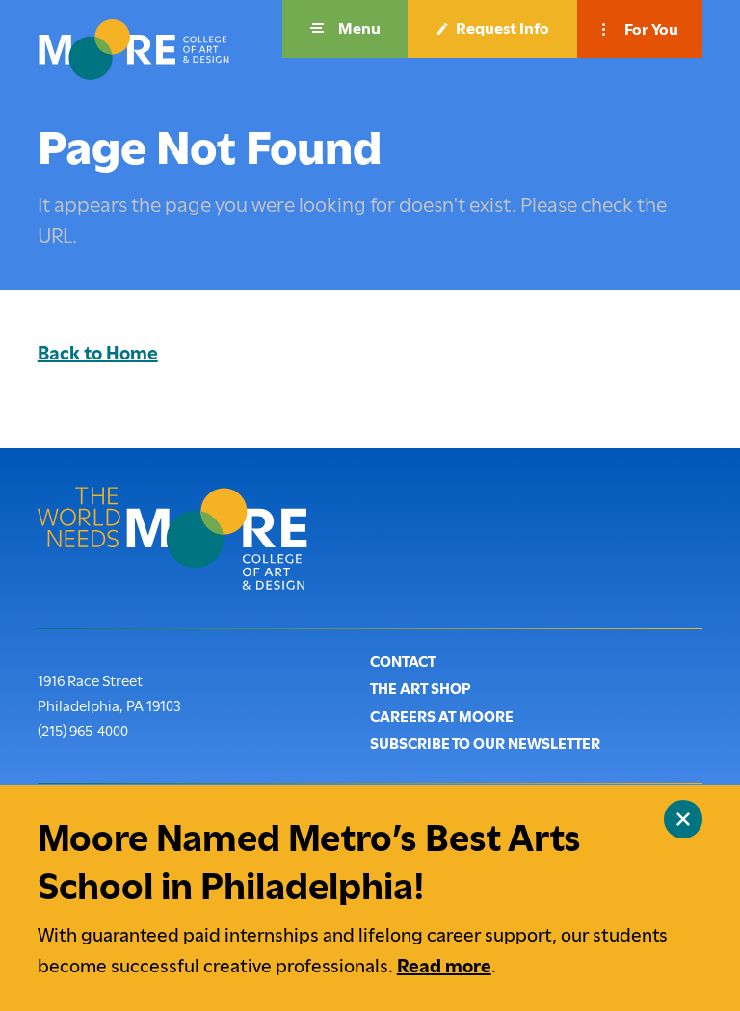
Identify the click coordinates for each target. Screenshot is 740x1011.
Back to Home (98, 353)
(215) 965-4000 (83, 731)
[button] (345, 29)
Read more (444, 966)
